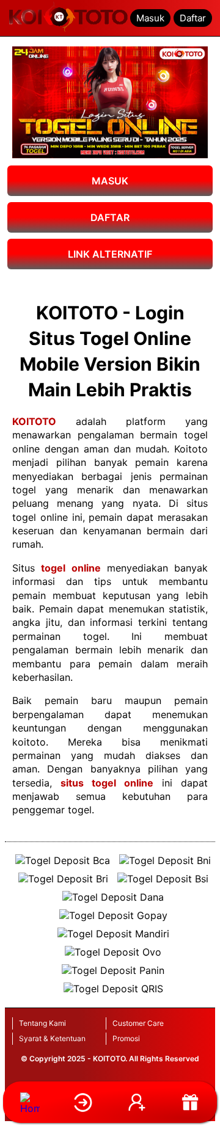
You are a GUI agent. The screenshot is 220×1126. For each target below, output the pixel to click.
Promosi (126, 1038)
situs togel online (107, 783)
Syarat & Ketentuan (52, 1038)
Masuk (150, 18)
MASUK (110, 181)
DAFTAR (110, 217)
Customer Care (138, 1023)
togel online (70, 568)
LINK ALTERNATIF (110, 254)
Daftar (193, 18)
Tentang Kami (42, 1023)
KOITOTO (34, 421)
